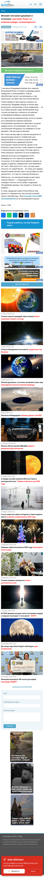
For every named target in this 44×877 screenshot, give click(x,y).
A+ (41, 27)
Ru (35, 4)
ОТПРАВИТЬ (9, 728)
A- (36, 27)
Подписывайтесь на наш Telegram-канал (23, 226)
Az (31, 4)
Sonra (33, 871)
